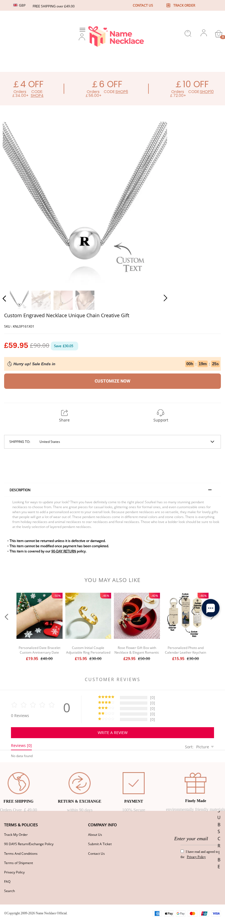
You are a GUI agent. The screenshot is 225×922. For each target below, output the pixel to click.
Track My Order (16, 834)
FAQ (7, 881)
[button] (15, 203)
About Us (95, 834)
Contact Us (96, 853)
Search (9, 891)
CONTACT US (143, 5)
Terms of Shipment (18, 863)
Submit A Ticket (100, 844)
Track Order (184, 5)
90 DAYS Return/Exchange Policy (29, 844)
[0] (218, 33)
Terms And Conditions (21, 853)
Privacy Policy (14, 872)
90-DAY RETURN (63, 551)
